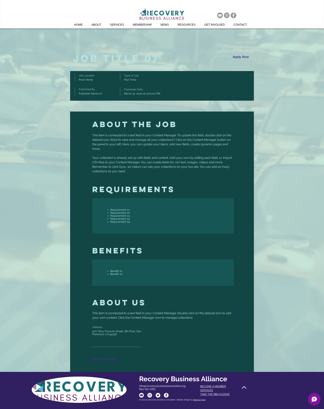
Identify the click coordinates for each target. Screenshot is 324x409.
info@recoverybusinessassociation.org (162, 385)
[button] (118, 25)
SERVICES (206, 390)
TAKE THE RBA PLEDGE (215, 394)
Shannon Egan (199, 400)
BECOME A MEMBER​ (213, 386)
